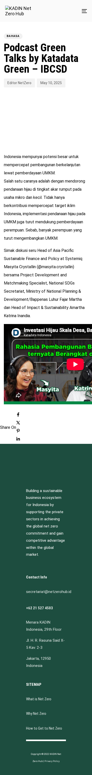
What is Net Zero (38, 699)
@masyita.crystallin (55, 266)
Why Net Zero (36, 713)
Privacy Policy (52, 761)
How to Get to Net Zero (44, 728)
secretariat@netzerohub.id (48, 591)
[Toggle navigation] (73, 11)
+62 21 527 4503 (39, 608)
